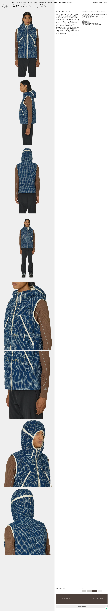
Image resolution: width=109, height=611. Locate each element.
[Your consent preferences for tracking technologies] (106, 608)
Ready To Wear (62, 11)
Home (57, 11)
